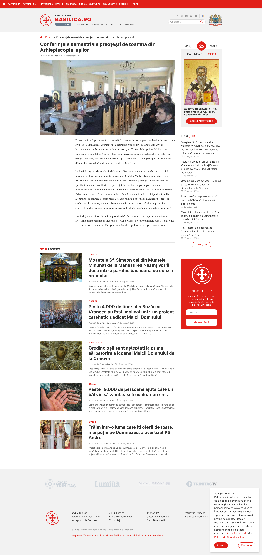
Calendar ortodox (99, 24)
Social (83, 4)
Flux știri (202, 245)
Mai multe (247, 545)
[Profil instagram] (186, 16)
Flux (188, 136)
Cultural (94, 4)
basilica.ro (55, 55)
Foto (136, 4)
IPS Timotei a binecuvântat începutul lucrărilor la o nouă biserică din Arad (197, 231)
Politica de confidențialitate (149, 535)
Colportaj (114, 520)
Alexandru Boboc (108, 281)
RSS (111, 24)
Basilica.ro (73, 19)
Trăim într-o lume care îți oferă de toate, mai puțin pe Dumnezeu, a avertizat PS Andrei (131, 432)
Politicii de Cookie (236, 533)
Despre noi (76, 535)
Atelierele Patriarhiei (120, 516)
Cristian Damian (107, 364)
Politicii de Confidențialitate (230, 537)
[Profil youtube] (196, 16)
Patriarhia (14, 4)
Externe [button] (124, 4)
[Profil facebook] (177, 16)
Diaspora (71, 4)
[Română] (204, 16)
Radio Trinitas (79, 512)
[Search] (202, 21)
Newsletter (129, 24)
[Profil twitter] (182, 16)
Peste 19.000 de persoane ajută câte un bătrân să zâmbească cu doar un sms (131, 392)
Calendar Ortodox (201, 121)
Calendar (201, 54)
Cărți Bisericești (156, 520)
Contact (119, 24)
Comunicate (110, 4)
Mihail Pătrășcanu (108, 323)
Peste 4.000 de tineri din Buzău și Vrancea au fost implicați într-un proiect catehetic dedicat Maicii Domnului (131, 312)
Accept (221, 545)
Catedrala (46, 4)
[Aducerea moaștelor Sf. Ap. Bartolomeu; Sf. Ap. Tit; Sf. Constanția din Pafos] (201, 82)
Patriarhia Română (194, 512)
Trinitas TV (153, 512)
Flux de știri (63, 24)
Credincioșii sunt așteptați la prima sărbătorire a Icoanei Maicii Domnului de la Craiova (131, 353)
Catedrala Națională (158, 516)
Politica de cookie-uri (124, 535)
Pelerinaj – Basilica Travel (85, 516)
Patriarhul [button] (30, 4)
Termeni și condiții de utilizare (98, 535)
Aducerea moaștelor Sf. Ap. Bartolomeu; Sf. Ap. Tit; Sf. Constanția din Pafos (200, 111)
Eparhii (59, 4)
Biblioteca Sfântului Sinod (199, 516)
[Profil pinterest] (191, 16)
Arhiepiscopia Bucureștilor (86, 520)
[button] (258, 4)
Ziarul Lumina (116, 512)
